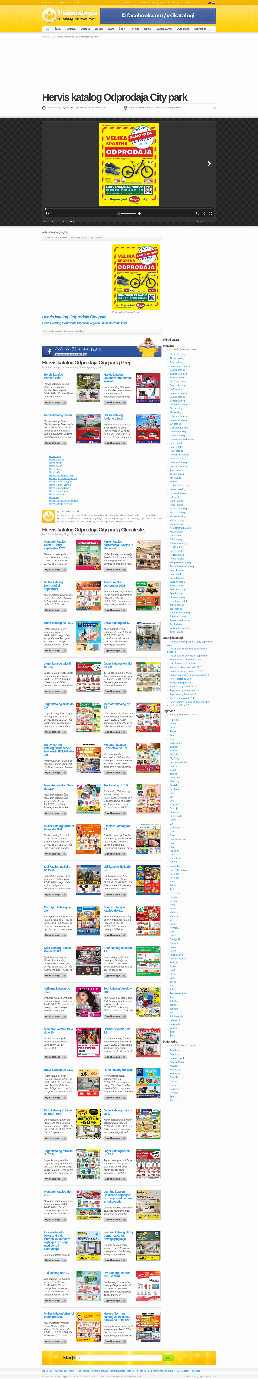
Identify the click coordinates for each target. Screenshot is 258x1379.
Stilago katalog (177, 597)
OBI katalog (176, 539)
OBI (172, 931)
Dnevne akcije (147, 3)
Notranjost (175, 1073)
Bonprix (173, 766)
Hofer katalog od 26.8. (58, 623)
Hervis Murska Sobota (59, 488)
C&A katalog (176, 389)
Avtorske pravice (100, 1371)
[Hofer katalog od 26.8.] (88, 636)
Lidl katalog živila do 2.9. (117, 868)
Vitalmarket (175, 1024)
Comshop (174, 781)
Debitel (173, 785)
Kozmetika (200, 28)
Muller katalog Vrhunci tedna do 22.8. (59, 1315)
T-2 (171, 985)
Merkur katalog (177, 512)
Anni (172, 735)
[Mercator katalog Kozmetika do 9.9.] (148, 758)
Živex (172, 1032)
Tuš (172, 1012)
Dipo (172, 793)
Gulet (172, 835)
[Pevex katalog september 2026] (148, 595)
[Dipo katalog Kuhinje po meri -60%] (88, 1124)
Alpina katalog (177, 358)
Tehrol (173, 1005)
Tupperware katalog (180, 620)
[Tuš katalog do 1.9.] (148, 799)
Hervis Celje (55, 456)
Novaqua (174, 928)
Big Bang (174, 758)
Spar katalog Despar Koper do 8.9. (57, 949)
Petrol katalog (177, 555)
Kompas (174, 481)
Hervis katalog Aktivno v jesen (114, 417)
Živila (57, 28)
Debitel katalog (177, 400)
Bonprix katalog (178, 385)
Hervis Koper (55, 466)
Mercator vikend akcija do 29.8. (186, 667)
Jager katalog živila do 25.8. (118, 1112)
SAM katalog (176, 585)
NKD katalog (176, 531)
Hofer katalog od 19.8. (118, 1070)
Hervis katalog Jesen (58, 415)
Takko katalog (177, 605)
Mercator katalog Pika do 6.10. (58, 1031)
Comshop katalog (178, 393)
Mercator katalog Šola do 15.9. (58, 787)
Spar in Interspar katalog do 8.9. (115, 909)
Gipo (172, 831)
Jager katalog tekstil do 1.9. (57, 665)
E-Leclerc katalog (178, 416)
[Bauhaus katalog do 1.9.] (148, 1042)
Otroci (147, 28)
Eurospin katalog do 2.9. (57, 909)
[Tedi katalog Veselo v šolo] (148, 1002)
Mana (172, 904)
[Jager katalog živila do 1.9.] (88, 717)
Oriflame (174, 943)
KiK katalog (175, 477)
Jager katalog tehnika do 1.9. (118, 665)
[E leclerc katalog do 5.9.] (148, 839)
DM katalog (175, 412)
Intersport (174, 877)
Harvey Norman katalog (182, 439)
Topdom (174, 1008)
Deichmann (175, 789)
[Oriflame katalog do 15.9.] (88, 1002)
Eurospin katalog (178, 420)
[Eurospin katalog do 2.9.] (88, 920)
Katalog (130, 1371)
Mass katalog (176, 504)
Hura (172, 847)
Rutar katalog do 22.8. (58, 1070)
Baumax (174, 750)
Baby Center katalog (180, 366)
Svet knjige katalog (179, 601)
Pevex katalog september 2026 (114, 584)
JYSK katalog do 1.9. (117, 623)
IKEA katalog (176, 451)
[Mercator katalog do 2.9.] (148, 717)
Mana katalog (176, 501)
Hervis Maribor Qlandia (60, 485)
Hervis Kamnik (56, 463)
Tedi (172, 997)
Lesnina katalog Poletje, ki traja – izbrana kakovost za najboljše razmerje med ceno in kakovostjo (57, 1241)
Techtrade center (178, 993)
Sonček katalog (178, 589)
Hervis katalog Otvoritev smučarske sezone (117, 378)
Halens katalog (177, 435)
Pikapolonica (176, 954)
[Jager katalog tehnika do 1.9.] (148, 677)
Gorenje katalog (178, 431)
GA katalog (175, 424)
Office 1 (174, 935)
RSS (177, 1371)
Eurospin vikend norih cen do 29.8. (187, 671)
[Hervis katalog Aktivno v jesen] (148, 428)
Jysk (172, 889)
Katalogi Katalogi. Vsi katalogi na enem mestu (71, 15)
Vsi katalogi (141, 1371)
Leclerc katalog (177, 489)
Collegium (175, 777)
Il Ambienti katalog (179, 454)
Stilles (173, 981)
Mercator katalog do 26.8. (57, 1193)
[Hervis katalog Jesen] (88, 428)
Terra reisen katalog (180, 612)
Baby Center (176, 743)
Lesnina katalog (178, 493)
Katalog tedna (177, 1062)
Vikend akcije (167, 3)
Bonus (173, 770)
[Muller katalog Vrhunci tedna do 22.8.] (88, 1327)
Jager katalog (176, 470)
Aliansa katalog (177, 354)
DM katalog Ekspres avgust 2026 (117, 1274)
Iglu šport (174, 850)
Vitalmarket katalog (179, 628)
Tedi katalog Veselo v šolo (118, 990)
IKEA (172, 854)
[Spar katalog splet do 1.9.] (148, 961)
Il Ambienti (175, 858)
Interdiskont (176, 866)
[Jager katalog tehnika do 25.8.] (88, 1164)
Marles (173, 908)
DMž (172, 800)
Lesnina (174, 897)
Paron (173, 947)
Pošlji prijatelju (166, 1371)
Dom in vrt (175, 1054)
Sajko (173, 966)
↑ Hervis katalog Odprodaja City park (200, 1376)
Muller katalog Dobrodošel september (53, 586)
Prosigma (174, 962)
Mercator (174, 920)
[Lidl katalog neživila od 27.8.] (88, 880)
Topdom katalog (178, 616)
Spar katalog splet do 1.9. (118, 949)
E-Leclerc (174, 804)
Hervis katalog (57, 37)
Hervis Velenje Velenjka (60, 504)
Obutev (99, 28)
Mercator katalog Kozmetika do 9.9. (115, 746)
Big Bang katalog (178, 381)
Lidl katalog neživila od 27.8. (57, 868)
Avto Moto (183, 28)
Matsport (174, 916)
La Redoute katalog (179, 485)
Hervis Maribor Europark (60, 482)
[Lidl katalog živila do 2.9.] (148, 880)
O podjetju (47, 1371)
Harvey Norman (178, 839)
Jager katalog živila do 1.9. (59, 706)
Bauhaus (174, 746)
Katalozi (213, 3)
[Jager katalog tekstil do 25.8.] (148, 1164)
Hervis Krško (55, 472)
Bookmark (153, 1371)
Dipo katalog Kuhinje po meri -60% (58, 1112)
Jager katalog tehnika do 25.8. (58, 1152)
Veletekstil (175, 1020)
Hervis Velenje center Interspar (63, 500)
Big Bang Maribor (178, 762)
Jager (172, 881)
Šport (122, 28)
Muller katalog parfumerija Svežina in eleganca (118, 545)
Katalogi (129, 3)
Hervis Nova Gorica (58, 491)
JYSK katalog (177, 474)
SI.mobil (174, 974)
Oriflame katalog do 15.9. (57, 990)
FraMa (173, 820)
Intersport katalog (178, 466)
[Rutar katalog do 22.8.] (88, 1083)
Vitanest (174, 1028)
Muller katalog (177, 520)
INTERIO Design (178, 870)
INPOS (173, 862)
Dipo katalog (176, 408)
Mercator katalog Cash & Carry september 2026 (55, 545)
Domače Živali (164, 28)
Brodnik (173, 773)
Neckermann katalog (180, 528)
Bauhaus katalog (178, 373)
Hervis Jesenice (56, 459)
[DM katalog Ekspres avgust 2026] (148, 1286)
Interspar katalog (178, 462)
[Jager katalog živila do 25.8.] (148, 1124)
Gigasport (175, 827)
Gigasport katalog (179, 427)
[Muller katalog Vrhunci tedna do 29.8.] (88, 839)
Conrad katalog (177, 397)
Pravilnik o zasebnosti (64, 1371)
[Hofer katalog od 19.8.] (148, 1083)
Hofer (172, 843)
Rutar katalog (176, 574)
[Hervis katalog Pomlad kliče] (88, 388)
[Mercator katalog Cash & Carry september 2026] (88, 555)
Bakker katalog (177, 370)
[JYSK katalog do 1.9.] (148, 636)
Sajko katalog (177, 578)
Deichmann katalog (179, 404)
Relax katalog (177, 570)
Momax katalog (177, 516)
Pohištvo (70, 28)
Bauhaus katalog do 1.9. (117, 1031)
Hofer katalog (176, 447)
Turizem (174, 1100)
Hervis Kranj (55, 469)
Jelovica (174, 885)
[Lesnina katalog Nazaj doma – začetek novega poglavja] (148, 1245)
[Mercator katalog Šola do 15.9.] (88, 799)
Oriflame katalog (178, 543)
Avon (172, 739)
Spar (172, 978)
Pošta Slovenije (178, 958)
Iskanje (69, 1358)
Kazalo (121, 1371)
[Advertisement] (129, 64)
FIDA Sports (176, 816)
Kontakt (113, 1371)
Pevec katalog (177, 558)
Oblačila (85, 28)
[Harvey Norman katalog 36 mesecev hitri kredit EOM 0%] (148, 1327)
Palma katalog (177, 551)
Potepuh (174, 1092)
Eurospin (174, 812)
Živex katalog (176, 632)
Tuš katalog (176, 624)
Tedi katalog (176, 608)
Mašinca (174, 912)
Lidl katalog (175, 497)
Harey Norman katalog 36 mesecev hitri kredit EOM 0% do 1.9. (59, 749)
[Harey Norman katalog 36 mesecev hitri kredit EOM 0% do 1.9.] (88, 758)
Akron (173, 723)
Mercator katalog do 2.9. (117, 706)
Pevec (173, 951)
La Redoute (175, 893)
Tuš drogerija (176, 1016)
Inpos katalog (176, 458)
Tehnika (134, 28)
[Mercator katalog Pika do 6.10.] (88, 1042)
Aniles (173, 731)
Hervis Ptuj (54, 497)
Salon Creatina (177, 581)
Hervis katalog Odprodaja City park (114, 97)
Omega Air (175, 939)
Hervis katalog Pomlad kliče (53, 376)
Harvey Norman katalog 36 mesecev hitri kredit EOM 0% (117, 1317)
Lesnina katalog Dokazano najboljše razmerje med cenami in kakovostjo (118, 1196)
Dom (111, 28)
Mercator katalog (178, 508)
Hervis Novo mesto (58, 494)
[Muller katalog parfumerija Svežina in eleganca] (148, 555)
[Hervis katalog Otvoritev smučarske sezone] (148, 388)
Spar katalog (176, 593)
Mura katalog (176, 524)
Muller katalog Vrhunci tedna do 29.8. (59, 827)
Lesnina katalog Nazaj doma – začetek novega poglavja (118, 1236)
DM (171, 797)
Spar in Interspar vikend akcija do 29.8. (190, 675)
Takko (173, 989)
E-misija (174, 808)
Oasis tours (175, 535)
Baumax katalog (178, 377)
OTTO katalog (177, 547)
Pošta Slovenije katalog (182, 566)
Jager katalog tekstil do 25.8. (117, 1152)
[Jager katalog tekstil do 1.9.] (88, 677)
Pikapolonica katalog (180, 562)
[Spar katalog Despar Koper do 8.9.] (88, 961)
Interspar (174, 874)
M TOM (173, 901)
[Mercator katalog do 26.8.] (88, 1205)
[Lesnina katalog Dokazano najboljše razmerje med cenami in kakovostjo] (148, 1205)
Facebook (195, 1371)
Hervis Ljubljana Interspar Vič (63, 478)
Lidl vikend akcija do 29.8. (183, 663)
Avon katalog (176, 362)
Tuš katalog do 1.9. (116, 785)
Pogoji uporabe (83, 1371)
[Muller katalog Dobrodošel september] (88, 595)
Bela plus (174, 754)
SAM (172, 970)
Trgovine (185, 3)
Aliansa (173, 727)
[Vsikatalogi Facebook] (158, 23)
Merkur (173, 924)
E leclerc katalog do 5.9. (117, 827)
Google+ (185, 1371)
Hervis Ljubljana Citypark (61, 475)
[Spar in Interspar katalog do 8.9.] (148, 920)
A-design (174, 719)
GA (171, 823)
